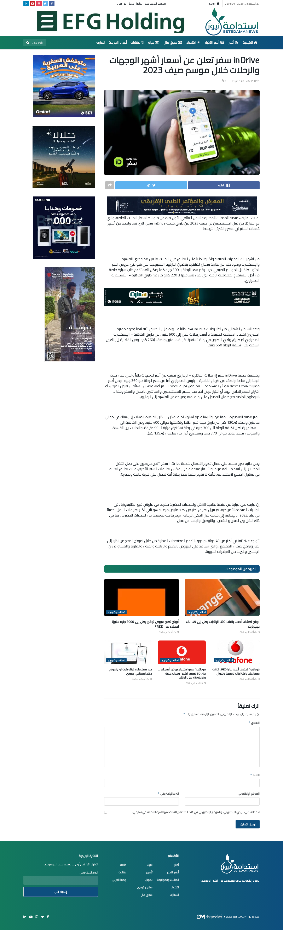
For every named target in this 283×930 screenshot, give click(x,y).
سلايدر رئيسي (145, 887)
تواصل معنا (136, 3)
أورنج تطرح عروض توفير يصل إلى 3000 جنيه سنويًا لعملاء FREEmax (145, 623)
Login (213, 3)
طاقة (123, 864)
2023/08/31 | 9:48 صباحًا (246, 81)
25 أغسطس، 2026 (141, 679)
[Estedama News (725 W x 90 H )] (182, 205)
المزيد (101, 42)
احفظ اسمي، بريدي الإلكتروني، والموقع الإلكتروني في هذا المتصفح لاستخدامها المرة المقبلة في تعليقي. (196, 812)
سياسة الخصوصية (155, 3)
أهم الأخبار (212, 42)
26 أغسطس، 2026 (248, 632)
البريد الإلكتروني (168, 793)
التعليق (254, 722)
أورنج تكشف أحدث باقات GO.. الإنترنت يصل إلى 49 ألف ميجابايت (223, 623)
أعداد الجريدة (118, 42)
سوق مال (170, 42)
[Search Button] (27, 42)
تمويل (148, 879)
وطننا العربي (119, 879)
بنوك (151, 42)
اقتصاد (191, 42)
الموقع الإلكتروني (249, 793)
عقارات (135, 42)
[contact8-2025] (64, 86)
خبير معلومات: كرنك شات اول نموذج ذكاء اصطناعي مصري (130, 671)
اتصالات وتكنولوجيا (197, 612)
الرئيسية (248, 42)
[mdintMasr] (64, 156)
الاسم (255, 775)
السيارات (174, 894)
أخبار (231, 42)
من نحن (122, 3)
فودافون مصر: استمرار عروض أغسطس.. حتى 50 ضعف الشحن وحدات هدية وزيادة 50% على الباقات (182, 673)
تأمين (149, 872)
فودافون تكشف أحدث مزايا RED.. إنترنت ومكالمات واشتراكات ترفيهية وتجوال (236, 671)
